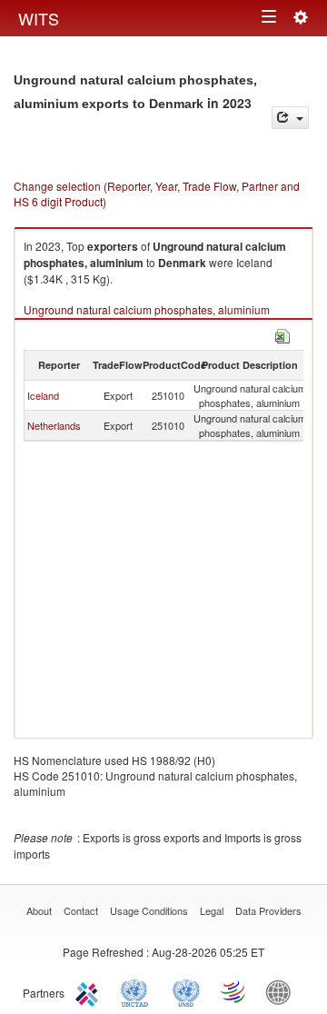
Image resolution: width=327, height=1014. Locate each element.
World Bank (282, 991)
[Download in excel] (282, 334)
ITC (90, 991)
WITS (38, 18)
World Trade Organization (234, 991)
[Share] (290, 117)
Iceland (43, 395)
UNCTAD (138, 991)
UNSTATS (186, 991)
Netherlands (54, 425)
